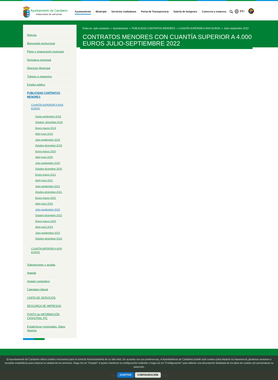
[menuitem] (83, 11)
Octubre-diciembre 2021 (48, 192)
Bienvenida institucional (41, 43)
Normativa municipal (39, 59)
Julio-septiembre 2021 (47, 186)
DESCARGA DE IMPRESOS (44, 306)
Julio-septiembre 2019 (47, 139)
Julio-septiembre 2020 (47, 163)
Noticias (32, 35)
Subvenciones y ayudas (41, 264)
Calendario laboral (37, 289)
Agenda (31, 272)
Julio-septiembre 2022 (47, 209)
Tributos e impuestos (39, 76)
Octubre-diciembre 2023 (48, 238)
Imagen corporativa (38, 281)
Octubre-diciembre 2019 (48, 145)
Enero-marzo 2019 (45, 128)
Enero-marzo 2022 (45, 198)
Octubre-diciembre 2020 (48, 168)
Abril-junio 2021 (44, 180)
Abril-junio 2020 (44, 157)
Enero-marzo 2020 (45, 151)
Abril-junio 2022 (44, 203)
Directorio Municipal (38, 68)
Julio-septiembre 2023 (47, 233)
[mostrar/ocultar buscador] (231, 12)
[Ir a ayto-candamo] (45, 10)
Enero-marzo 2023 (45, 221)
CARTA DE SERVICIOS (41, 297)
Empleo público (36, 84)
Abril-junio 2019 (44, 134)
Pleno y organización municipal (45, 51)
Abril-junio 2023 (44, 227)
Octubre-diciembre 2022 (48, 215)
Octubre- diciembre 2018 (49, 122)
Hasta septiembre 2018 (48, 116)
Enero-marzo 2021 (45, 174)
